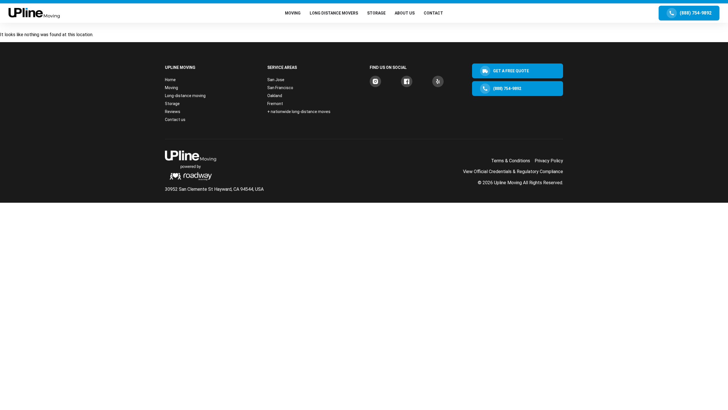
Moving (171, 87)
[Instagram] (375, 81)
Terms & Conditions (510, 160)
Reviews (172, 111)
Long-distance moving (185, 95)
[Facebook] (406, 81)
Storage (172, 103)
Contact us (175, 119)
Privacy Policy (549, 160)
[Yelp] (438, 81)
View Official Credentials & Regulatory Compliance (513, 171)
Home (170, 79)
